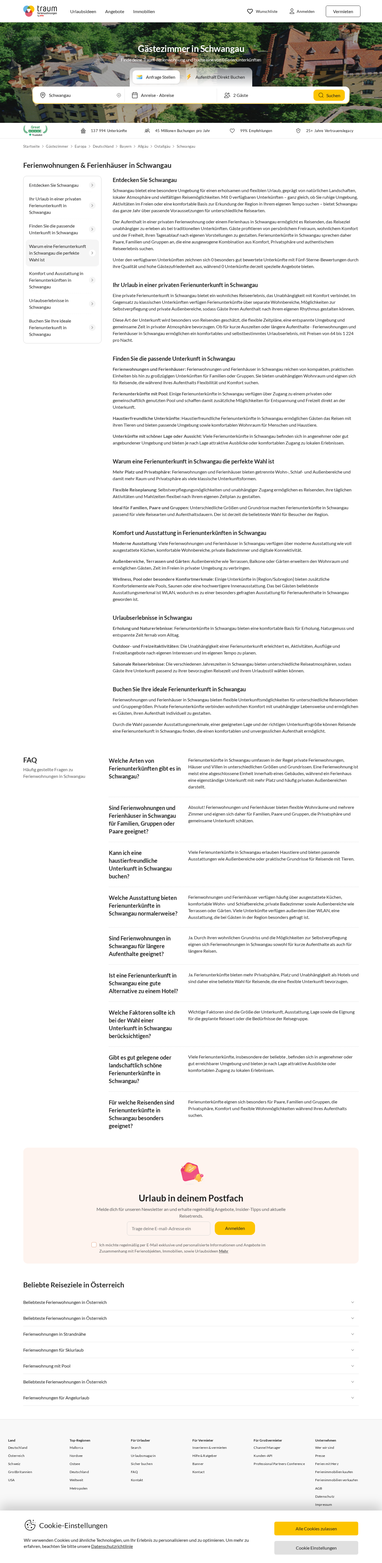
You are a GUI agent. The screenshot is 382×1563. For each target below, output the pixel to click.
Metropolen (79, 1488)
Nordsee (76, 1456)
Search (136, 1447)
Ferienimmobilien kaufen (334, 1472)
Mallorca (76, 1447)
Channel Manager (267, 1447)
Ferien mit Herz (327, 1464)
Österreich (16, 1456)
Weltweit (76, 1480)
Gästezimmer (57, 146)
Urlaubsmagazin (143, 1456)
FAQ (134, 1472)
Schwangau (186, 146)
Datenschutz (324, 1496)
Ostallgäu (162, 146)
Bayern (125, 146)
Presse (320, 1456)
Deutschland (103, 146)
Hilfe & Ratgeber (204, 1456)
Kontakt (137, 1480)
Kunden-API (263, 1456)
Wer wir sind (324, 1447)
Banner (198, 1464)
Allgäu (143, 146)
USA (11, 1480)
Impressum (323, 1504)
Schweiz (14, 1464)
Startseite (31, 146)
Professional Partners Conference (279, 1464)
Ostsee (75, 1464)
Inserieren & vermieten (209, 1447)
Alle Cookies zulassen (316, 1528)
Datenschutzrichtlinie (112, 1546)
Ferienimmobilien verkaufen (336, 1480)
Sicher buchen (142, 1464)
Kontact (198, 1472)
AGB (318, 1488)
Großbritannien (20, 1472)
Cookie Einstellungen (316, 1547)
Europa (80, 146)
